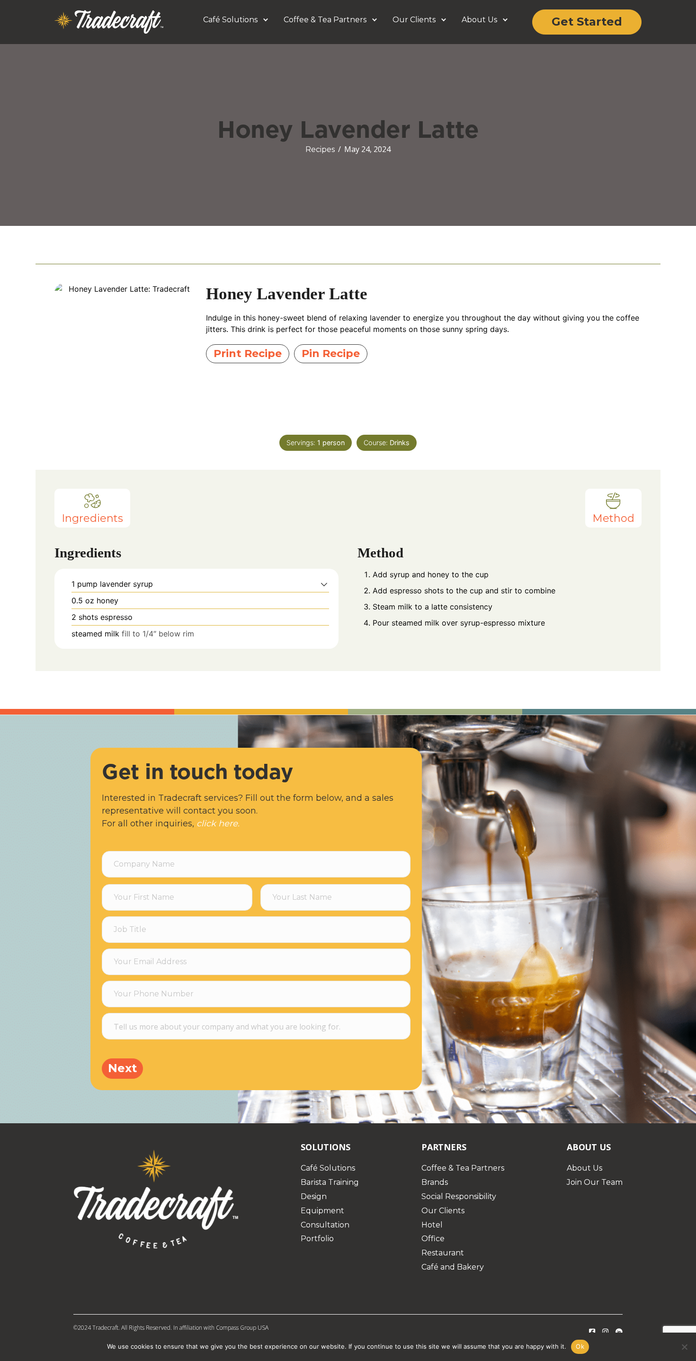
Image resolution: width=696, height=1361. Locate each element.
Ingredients (92, 518)
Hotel (432, 1224)
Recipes (320, 149)
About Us (479, 19)
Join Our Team (595, 1182)
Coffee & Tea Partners (325, 19)
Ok (580, 1346)
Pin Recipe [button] (331, 353)
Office (433, 1238)
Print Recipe (248, 353)
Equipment (322, 1210)
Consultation (325, 1224)
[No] (684, 1347)
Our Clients (414, 19)
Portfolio (317, 1238)
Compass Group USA (242, 1328)
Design (314, 1196)
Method (613, 518)
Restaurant (442, 1252)
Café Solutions (230, 19)
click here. (218, 823)
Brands (434, 1182)
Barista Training (330, 1182)
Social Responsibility (458, 1196)
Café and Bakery (452, 1267)
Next (122, 1068)
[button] (266, 20)
